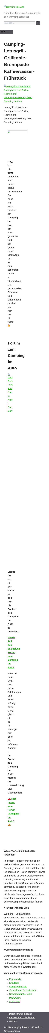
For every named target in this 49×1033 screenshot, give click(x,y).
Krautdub (14, 983)
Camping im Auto (18, 986)
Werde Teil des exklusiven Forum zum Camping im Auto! (14, 652)
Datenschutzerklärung (20, 1014)
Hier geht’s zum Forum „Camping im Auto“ (13, 810)
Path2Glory (15, 997)
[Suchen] (38, 23)
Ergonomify (15, 979)
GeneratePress (12, 1031)
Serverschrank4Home (20, 994)
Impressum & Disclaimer (22, 1017)
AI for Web (14, 1001)
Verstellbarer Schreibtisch (22, 990)
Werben (13, 1021)
